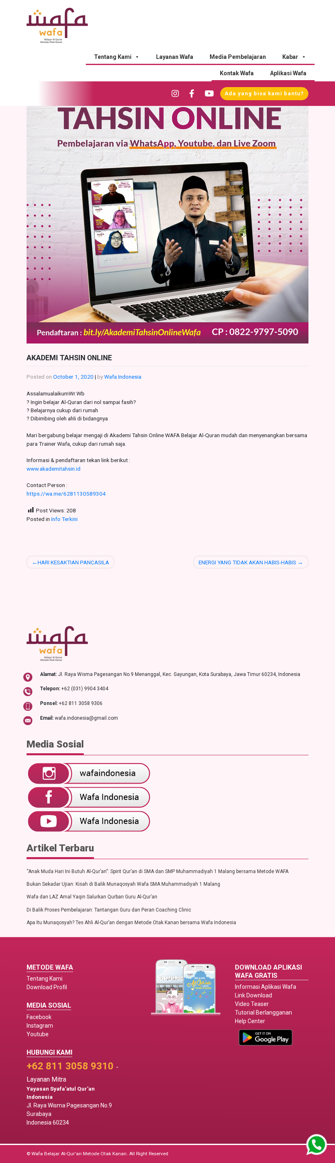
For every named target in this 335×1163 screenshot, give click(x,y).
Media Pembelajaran (238, 57)
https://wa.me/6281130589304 (66, 493)
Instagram (40, 1025)
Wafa (37, 1153)
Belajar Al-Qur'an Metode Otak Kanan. (86, 1153)
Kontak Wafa (237, 73)
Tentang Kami (113, 57)
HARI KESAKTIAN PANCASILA (73, 562)
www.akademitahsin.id (53, 468)
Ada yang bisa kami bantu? (264, 93)
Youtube (38, 1034)
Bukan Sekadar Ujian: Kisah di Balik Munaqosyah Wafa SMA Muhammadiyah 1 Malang (123, 884)
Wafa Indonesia (122, 376)
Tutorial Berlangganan (263, 1012)
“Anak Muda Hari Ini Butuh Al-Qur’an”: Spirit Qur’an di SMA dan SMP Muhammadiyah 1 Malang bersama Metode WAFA (157, 871)
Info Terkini (64, 519)
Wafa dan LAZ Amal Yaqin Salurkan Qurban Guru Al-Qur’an (92, 897)
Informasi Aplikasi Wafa (265, 986)
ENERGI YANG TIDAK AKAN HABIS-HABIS (247, 562)
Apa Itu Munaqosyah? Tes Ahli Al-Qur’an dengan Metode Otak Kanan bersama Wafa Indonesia (131, 922)
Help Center (250, 1021)
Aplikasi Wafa (288, 73)
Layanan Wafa (174, 57)
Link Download (253, 995)
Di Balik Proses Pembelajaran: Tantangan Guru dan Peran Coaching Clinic (109, 910)
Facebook (39, 1017)
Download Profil (47, 987)
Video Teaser (252, 1004)
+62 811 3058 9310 (70, 1066)
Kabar (290, 57)
